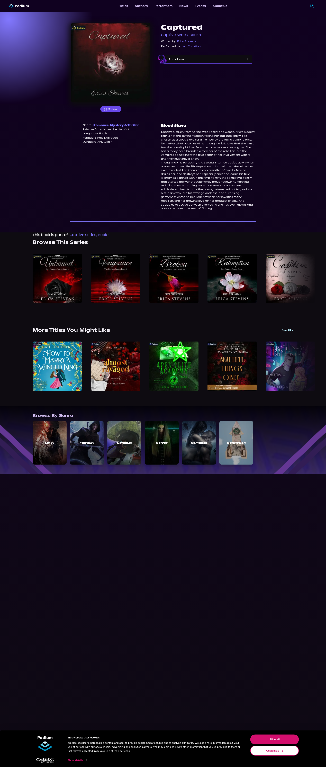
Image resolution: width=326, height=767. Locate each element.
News (183, 6)
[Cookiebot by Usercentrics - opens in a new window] (45, 760)
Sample (113, 109)
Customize (272, 750)
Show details (75, 760)
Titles (123, 6)
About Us (220, 6)
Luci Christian (191, 46)
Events (200, 6)
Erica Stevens (186, 41)
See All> (287, 330)
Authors (141, 6)
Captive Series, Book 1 (181, 35)
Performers (164, 6)
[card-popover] (57, 278)
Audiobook (177, 59)
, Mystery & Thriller (124, 125)
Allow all (274, 739)
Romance (101, 125)
